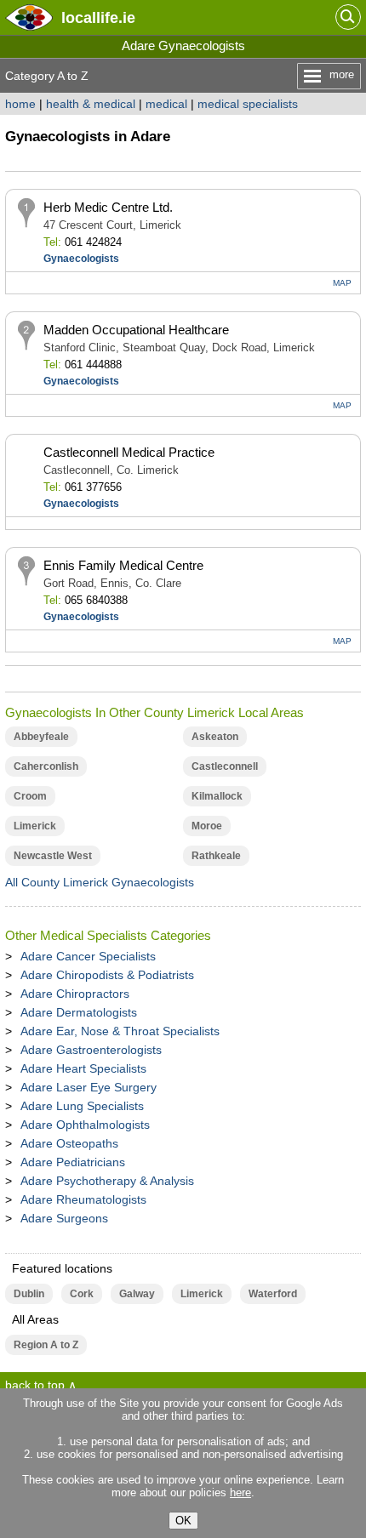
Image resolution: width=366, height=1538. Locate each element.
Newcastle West (53, 856)
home (20, 104)
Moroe (207, 826)
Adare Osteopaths (69, 1143)
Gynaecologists (81, 259)
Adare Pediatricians (72, 1162)
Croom (30, 796)
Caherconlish (46, 766)
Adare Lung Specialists (82, 1106)
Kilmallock (217, 796)
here (240, 1492)
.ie (98, 17)
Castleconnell (225, 766)
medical (166, 104)
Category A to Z (47, 76)
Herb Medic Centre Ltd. (108, 207)
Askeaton (215, 737)
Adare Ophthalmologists (85, 1124)
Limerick (35, 826)
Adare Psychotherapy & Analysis (107, 1181)
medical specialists (247, 104)
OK (183, 1520)
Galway (137, 1294)
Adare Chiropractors (74, 993)
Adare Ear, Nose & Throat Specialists (120, 1031)
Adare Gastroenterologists (91, 1050)
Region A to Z (46, 1345)
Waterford (273, 1294)
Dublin (29, 1294)
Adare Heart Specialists (83, 1068)
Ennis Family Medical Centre (123, 565)
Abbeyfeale (41, 737)
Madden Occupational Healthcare (136, 329)
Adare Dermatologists (78, 1012)
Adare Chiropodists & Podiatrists (107, 975)
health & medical (90, 104)
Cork (82, 1294)
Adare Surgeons (64, 1218)
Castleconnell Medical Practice (128, 452)
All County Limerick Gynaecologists (99, 882)
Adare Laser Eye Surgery (88, 1087)
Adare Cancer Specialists (88, 956)
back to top (35, 1385)
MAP (342, 283)
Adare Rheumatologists (83, 1199)
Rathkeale (216, 856)
